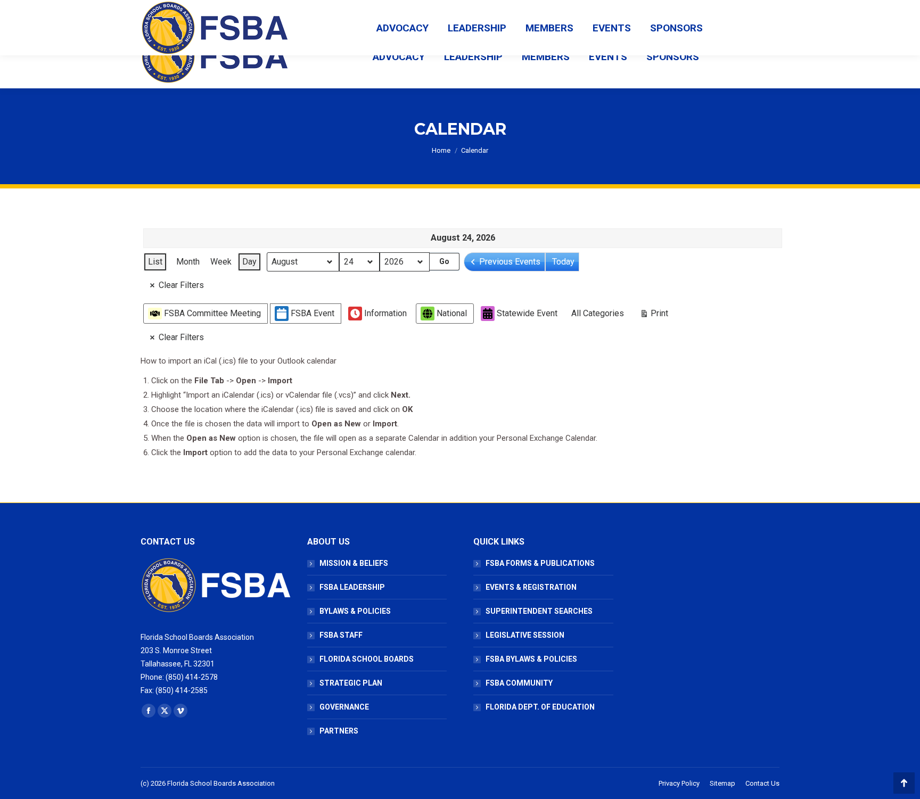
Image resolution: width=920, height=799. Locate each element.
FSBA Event (312, 313)
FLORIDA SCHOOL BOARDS (366, 659)
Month (188, 262)
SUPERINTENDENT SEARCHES (539, 611)
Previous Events (509, 262)
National (452, 313)
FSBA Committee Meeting (212, 313)
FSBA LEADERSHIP (352, 587)
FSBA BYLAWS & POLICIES (531, 659)
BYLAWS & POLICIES (355, 611)
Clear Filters (181, 285)
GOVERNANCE (344, 707)
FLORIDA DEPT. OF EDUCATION (540, 707)
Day (249, 262)
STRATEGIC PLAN (350, 683)
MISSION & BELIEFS (353, 563)
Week (221, 262)
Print (653, 315)
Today (563, 262)
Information (385, 313)
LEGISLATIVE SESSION (525, 635)
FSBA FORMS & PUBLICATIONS (540, 563)
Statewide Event (527, 313)
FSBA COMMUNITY (519, 683)
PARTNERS (338, 731)
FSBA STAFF (341, 635)
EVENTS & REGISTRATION (531, 587)
